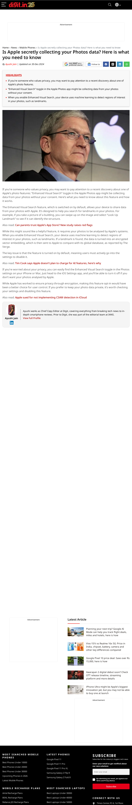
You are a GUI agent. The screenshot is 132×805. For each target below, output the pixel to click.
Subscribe (111, 786)
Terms (98, 781)
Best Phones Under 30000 (14, 771)
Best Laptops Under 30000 (59, 793)
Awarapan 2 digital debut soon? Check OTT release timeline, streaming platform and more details (107, 675)
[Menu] (4, 4)
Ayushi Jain (11, 64)
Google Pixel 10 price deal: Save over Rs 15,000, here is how (108, 660)
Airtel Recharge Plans (12, 793)
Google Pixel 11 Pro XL (57, 768)
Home (5, 47)
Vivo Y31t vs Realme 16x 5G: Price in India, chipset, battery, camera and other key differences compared (105, 646)
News (14, 47)
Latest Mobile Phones (12, 780)
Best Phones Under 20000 (14, 766)
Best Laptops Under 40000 (59, 797)
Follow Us (96, 64)
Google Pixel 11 (54, 759)
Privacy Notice (109, 781)
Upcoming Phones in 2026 (15, 775)
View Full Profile (32, 318)
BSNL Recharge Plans (12, 797)
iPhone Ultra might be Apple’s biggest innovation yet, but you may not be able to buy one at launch (108, 690)
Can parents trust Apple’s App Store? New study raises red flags (54, 225)
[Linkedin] (11, 323)
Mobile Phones (27, 47)
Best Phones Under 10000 (14, 762)
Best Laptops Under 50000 (59, 802)
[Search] (110, 4)
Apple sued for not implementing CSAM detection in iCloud (51, 297)
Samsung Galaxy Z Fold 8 (59, 777)
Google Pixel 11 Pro (56, 763)
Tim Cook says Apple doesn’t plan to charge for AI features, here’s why (58, 263)
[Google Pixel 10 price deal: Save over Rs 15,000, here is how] (76, 661)
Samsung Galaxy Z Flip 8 (58, 772)
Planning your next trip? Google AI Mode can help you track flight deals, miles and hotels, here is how (106, 632)
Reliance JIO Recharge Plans (15, 802)
